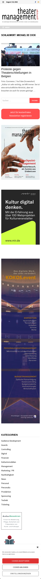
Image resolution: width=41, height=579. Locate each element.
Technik (4, 500)
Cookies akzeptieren (20, 561)
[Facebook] (35, 2)
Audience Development (11, 440)
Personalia (5, 487)
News (3, 479)
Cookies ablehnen (20, 567)
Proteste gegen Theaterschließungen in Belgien (16, 72)
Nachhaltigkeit (7, 474)
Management (7, 466)
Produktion (6, 491)
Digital (4, 453)
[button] (37, 547)
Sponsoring (6, 496)
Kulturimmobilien (8, 462)
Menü (7, 27)
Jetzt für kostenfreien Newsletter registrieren (20, 114)
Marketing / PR (7, 470)
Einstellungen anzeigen (20, 573)
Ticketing (5, 504)
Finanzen (5, 457)
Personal (5, 483)
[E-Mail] (38, 2)
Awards (4, 445)
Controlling (6, 449)
